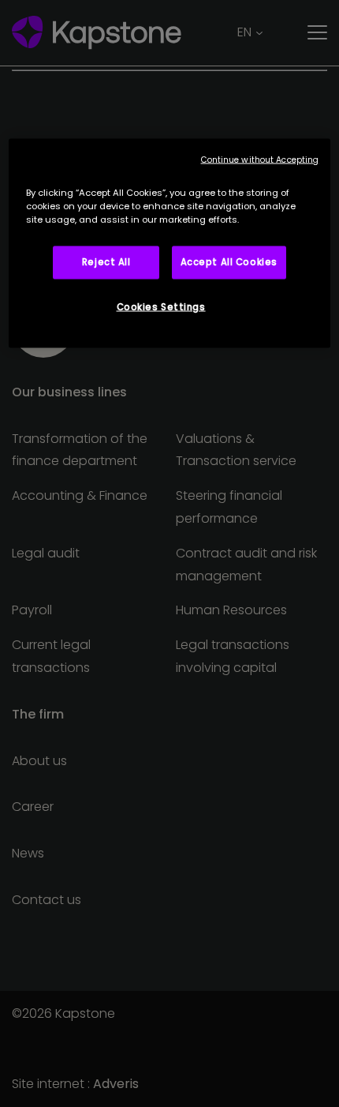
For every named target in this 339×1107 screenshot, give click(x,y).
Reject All (106, 262)
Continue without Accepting (260, 160)
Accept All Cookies (229, 262)
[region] (170, 243)
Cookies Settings (161, 307)
